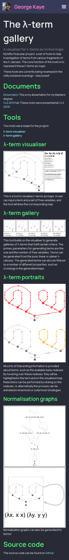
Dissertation (11, 95)
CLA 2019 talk (11, 103)
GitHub (49, 553)
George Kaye (29, 6)
